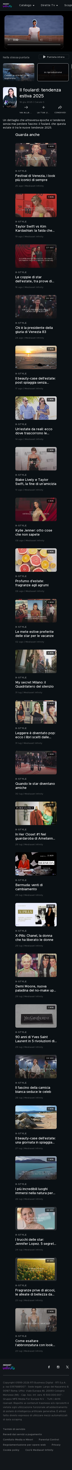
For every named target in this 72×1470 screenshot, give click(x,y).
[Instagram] (58, 1367)
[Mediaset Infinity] (7, 5)
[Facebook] (49, 1367)
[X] (67, 1367)
